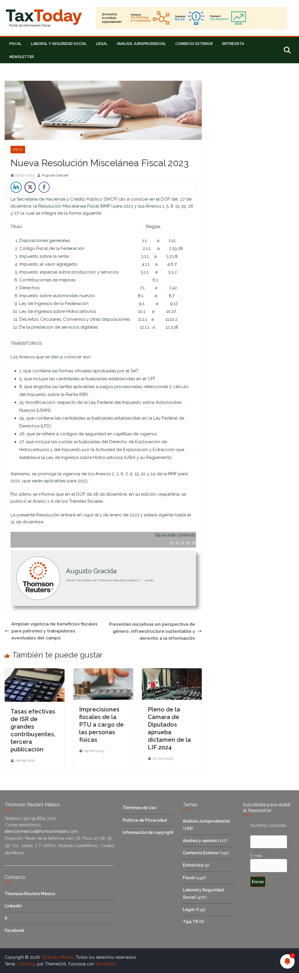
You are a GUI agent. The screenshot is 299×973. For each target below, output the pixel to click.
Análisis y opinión (200, 840)
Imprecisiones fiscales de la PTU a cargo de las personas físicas (101, 724)
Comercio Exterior (194, 43)
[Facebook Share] (44, 187)
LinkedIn (13, 906)
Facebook (15, 930)
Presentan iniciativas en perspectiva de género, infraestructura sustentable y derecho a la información (152, 631)
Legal (101, 43)
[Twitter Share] (30, 187)
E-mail (257, 855)
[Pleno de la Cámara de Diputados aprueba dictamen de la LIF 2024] (172, 671)
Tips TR (190, 921)
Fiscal (15, 43)
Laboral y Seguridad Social (59, 43)
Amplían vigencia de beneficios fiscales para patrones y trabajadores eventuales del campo (54, 631)
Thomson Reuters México (30, 893)
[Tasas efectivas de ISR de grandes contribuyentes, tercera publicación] (35, 671)
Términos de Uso (139, 807)
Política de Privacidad (145, 820)
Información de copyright (148, 832)
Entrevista (233, 43)
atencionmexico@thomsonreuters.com (41, 831)
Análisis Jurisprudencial (141, 43)
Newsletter (21, 57)
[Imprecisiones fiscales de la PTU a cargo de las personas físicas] (103, 671)
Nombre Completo (268, 828)
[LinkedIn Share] (16, 187)
